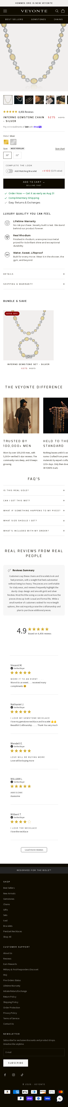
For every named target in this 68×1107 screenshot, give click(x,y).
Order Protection (11, 1007)
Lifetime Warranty (11, 985)
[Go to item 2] (18, 99)
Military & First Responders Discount (20, 969)
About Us (7, 953)
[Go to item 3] (29, 99)
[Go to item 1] (8, 99)
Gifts (5, 909)
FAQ (5, 974)
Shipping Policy (10, 1002)
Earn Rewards (10, 964)
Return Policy (9, 996)
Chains (58, 19)
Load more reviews (34, 849)
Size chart (60, 148)
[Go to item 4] (39, 99)
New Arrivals (9, 893)
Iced (5, 920)
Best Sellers (14, 19)
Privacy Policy (10, 1012)
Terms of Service (11, 1018)
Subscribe (15, 1063)
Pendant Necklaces (12, 931)
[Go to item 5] (50, 99)
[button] (60, 1099)
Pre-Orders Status (12, 980)
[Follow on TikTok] (22, 1074)
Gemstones (38, 19)
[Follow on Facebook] (5, 1074)
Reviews (7, 958)
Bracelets (7, 925)
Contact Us (8, 1023)
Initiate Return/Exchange (15, 991)
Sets (5, 915)
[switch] (9, 171)
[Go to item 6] (60, 99)
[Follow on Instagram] (13, 1074)
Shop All (7, 936)
